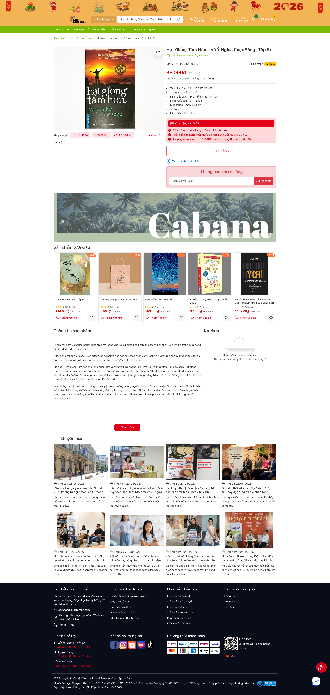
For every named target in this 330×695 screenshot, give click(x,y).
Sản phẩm (229, 607)
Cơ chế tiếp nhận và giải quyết (128, 596)
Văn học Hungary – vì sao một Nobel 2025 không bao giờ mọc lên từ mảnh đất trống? (78, 490)
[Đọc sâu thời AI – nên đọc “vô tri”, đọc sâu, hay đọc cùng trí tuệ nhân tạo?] (249, 462)
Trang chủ (59, 38)
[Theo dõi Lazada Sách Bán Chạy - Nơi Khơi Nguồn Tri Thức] (141, 645)
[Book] (165, 217)
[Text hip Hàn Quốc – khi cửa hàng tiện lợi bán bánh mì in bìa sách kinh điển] (193, 462)
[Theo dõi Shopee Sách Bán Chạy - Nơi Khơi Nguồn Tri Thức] (132, 645)
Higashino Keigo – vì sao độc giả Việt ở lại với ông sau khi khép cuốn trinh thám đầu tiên (80, 558)
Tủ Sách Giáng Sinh (144, 29)
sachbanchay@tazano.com (74, 610)
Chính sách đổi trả (177, 607)
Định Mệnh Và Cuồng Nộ (158, 299)
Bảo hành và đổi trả (121, 607)
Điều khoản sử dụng (179, 624)
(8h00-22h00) (72, 666)
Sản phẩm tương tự (72, 247)
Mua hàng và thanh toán (124, 618)
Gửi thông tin (263, 181)
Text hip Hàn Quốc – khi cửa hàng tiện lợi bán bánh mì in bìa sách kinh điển (193, 490)
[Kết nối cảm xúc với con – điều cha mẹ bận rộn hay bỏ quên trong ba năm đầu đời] (137, 530)
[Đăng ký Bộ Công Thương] (267, 684)
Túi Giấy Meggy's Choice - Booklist (119, 299)
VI (231, 656)
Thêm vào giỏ (68, 318)
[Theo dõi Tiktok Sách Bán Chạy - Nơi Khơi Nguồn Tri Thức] (150, 645)
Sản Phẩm (117, 29)
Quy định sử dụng (120, 601)
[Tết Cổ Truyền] (165, 6)
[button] (271, 287)
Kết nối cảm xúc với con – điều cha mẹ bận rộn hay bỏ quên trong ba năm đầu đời (135, 558)
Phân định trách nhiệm (180, 618)
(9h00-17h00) (72, 647)
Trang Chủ (62, 29)
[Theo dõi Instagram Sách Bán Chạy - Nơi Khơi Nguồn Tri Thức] (123, 645)
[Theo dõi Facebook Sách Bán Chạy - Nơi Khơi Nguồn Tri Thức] (114, 645)
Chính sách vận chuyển (180, 601)
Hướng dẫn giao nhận (122, 612)
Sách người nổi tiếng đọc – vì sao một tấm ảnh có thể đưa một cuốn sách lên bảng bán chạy (191, 558)
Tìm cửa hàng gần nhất (185, 161)
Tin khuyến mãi (68, 438)
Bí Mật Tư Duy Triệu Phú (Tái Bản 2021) (209, 301)
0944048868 (67, 625)
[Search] (179, 19)
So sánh (203, 55)
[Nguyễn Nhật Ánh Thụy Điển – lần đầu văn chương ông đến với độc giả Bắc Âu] (249, 530)
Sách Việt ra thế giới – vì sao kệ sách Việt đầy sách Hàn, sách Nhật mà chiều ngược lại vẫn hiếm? (137, 490)
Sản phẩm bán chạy (80, 38)
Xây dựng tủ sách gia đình (90, 29)
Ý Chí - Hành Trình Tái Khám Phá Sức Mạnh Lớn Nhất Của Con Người (254, 301)
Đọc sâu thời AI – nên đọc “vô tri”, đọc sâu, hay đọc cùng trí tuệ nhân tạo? (247, 490)
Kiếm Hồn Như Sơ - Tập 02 (70, 299)
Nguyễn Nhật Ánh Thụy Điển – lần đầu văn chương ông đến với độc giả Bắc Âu (247, 558)
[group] (109, 88)
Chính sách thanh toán (180, 612)
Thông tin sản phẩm (182, 55)
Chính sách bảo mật (178, 596)
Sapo (129, 678)
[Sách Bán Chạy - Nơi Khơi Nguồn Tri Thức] (71, 19)
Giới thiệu (229, 601)
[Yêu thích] (158, 53)
